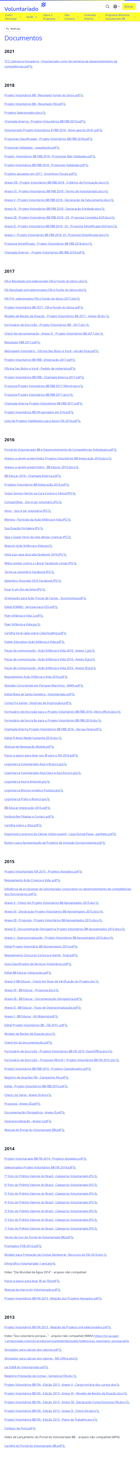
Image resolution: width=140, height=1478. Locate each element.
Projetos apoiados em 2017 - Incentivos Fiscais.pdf (39, 174)
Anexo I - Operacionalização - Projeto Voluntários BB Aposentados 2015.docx (57, 938)
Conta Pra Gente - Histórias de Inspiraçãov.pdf (36, 703)
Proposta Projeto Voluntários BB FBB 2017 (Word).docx (42, 386)
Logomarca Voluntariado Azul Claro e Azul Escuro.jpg (41, 773)
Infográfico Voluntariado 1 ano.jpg (28, 1263)
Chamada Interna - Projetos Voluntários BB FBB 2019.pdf (43, 121)
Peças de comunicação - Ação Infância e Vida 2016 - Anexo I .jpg (48, 651)
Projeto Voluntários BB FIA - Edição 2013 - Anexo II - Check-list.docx (50, 1411)
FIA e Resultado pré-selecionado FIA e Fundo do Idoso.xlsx (44, 281)
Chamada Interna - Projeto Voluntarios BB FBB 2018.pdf (42, 252)
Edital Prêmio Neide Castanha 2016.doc (31, 738)
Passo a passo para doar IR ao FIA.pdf (30, 1281)
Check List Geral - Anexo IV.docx (26, 1095)
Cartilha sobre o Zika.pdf (21, 825)
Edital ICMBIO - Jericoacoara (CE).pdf (29, 607)
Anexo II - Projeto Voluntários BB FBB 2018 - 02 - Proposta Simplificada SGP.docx (59, 226)
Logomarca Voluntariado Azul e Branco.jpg (33, 764)
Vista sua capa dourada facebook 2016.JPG (33, 554)
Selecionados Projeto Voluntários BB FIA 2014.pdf (38, 1167)
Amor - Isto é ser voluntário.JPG (26, 511)
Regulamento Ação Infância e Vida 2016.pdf (34, 677)
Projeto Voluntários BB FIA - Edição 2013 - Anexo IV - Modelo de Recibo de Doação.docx (64, 1393)
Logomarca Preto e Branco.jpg (25, 799)
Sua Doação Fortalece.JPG (22, 528)
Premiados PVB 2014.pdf (21, 1246)
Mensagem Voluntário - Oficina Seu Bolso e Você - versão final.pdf (49, 351)
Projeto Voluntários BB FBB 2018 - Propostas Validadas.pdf (44, 165)
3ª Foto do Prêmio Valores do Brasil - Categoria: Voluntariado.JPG (49, 1211)
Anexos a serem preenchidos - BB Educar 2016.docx (39, 467)
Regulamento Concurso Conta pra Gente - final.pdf (39, 955)
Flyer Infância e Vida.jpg (20, 624)
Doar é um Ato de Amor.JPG (23, 589)
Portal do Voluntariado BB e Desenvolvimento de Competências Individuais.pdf (58, 450)
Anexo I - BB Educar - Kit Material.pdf (29, 1016)
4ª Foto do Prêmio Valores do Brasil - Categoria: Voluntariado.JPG (49, 1202)
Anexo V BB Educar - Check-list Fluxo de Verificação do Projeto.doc (49, 981)
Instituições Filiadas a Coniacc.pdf (27, 817)
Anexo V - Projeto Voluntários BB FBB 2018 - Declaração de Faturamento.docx (57, 200)
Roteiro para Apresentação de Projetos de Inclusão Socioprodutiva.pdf (53, 843)
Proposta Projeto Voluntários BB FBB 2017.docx (37, 395)
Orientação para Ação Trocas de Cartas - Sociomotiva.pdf (43, 598)
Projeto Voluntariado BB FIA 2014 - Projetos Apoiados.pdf (43, 1159)
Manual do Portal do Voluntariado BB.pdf (32, 1130)
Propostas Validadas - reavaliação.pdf (30, 148)
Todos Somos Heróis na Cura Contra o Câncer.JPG (38, 493)
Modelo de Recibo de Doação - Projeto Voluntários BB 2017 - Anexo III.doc (55, 316)
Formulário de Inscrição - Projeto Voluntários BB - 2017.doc (45, 325)
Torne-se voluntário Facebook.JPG (27, 572)
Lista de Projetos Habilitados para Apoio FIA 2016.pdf (40, 421)
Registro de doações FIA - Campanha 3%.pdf (34, 1077)
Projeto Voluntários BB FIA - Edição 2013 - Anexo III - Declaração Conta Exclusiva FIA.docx (65, 1402)
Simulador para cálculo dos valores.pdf (31, 1350)
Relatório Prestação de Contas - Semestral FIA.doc (38, 1376)
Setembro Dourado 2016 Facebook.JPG (31, 581)
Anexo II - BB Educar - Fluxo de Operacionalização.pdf (41, 1008)
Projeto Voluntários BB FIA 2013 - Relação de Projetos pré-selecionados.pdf (56, 1327)
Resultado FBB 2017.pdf (20, 342)
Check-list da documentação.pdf (26, 1043)
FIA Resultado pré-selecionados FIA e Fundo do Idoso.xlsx (43, 290)
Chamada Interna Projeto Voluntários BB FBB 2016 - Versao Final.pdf (51, 729)
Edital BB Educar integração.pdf (26, 973)
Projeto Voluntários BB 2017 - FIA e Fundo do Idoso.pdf (42, 307)
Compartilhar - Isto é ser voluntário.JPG (31, 502)
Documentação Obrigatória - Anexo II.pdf (32, 1112)
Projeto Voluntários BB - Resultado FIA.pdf (33, 104)
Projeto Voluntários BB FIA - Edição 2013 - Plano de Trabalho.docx (49, 1420)
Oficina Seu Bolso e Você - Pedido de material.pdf (38, 368)
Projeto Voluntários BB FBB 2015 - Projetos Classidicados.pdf (46, 1069)
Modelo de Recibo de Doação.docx (28, 1034)
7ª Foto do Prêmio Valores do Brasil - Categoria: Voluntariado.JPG (49, 1176)
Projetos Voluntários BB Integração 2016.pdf (35, 485)
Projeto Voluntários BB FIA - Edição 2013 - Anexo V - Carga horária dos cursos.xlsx (60, 1385)
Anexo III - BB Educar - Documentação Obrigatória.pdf (41, 999)
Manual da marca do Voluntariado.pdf (30, 1290)
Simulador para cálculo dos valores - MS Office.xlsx (39, 1358)
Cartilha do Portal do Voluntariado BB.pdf (33, 1446)
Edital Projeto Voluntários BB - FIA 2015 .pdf (34, 1025)
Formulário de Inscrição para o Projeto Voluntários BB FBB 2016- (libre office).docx (60, 712)
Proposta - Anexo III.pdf (20, 1104)
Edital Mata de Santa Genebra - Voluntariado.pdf (37, 694)
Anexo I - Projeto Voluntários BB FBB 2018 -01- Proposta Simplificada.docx (55, 235)
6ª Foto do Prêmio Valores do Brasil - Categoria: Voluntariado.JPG (49, 1185)
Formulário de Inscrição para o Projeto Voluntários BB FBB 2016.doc (51, 720)
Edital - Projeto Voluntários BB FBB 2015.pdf (34, 1086)
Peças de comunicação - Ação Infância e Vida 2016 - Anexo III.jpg (48, 668)
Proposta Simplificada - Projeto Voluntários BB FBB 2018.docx (46, 244)
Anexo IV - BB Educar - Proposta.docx (29, 990)
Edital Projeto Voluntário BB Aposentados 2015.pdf (39, 946)
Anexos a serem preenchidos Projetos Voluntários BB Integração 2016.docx (56, 458)
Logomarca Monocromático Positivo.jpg (32, 790)
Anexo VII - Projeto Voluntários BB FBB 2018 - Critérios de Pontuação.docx (55, 183)
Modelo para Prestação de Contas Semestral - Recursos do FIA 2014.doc (53, 1255)
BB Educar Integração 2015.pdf (25, 808)
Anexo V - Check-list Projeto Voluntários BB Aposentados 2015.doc (49, 903)
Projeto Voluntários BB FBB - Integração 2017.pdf (38, 360)
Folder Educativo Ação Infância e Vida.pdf (32, 642)
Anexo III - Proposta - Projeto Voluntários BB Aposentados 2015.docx (51, 920)
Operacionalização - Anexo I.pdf (26, 1121)
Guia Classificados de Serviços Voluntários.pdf (36, 964)
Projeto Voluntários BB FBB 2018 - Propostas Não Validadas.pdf (48, 156)
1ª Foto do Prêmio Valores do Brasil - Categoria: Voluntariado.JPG (49, 1229)
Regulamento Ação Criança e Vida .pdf (30, 880)
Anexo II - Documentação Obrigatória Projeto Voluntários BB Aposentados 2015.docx (63, 929)
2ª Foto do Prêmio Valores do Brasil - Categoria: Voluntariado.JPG (49, 1220)
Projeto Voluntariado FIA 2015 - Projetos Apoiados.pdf (41, 871)
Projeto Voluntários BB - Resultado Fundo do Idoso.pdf (42, 95)
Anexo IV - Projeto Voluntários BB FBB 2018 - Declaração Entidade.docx (52, 209)
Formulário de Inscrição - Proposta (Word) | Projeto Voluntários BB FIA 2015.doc (60, 1060)
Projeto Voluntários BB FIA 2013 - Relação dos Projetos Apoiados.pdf (51, 1298)
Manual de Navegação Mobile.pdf (27, 747)
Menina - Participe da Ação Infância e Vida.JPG (35, 520)
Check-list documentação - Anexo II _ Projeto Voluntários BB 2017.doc (52, 334)
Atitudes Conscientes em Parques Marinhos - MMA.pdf (42, 685)
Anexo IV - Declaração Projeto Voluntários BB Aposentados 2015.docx (52, 912)
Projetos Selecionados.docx (23, 113)
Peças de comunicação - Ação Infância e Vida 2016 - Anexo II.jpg (48, 659)
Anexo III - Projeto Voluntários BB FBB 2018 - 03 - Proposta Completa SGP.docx (57, 217)
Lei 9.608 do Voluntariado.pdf (24, 1367)
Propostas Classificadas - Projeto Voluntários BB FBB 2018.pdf (46, 139)
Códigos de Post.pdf (18, 1428)
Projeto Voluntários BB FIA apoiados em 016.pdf (37, 412)
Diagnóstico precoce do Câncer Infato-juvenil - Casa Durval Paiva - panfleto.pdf (58, 834)
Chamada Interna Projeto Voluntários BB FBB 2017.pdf (41, 403)
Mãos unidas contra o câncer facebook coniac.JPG (38, 563)
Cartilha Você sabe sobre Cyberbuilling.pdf (33, 633)
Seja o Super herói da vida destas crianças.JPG (36, 537)
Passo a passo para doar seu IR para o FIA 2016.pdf (39, 755)
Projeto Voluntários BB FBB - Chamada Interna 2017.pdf (42, 377)
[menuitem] (12, 17)
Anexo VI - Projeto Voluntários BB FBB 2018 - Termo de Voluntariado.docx (54, 191)
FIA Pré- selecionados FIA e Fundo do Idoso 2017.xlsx (40, 299)
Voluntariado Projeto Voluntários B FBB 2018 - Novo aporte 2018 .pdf (51, 130)
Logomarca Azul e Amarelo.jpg (25, 782)
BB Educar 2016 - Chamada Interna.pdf (31, 476)
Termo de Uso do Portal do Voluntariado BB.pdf (37, 1237)
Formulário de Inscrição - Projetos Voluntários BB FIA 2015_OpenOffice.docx (56, 1051)
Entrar (129, 7)
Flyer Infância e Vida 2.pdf (22, 616)
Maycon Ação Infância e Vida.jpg (26, 546)
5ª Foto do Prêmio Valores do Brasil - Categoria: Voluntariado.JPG (49, 1194)
